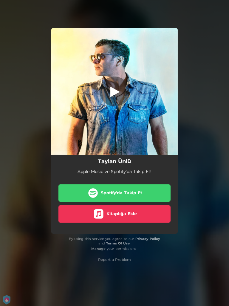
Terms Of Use (118, 243)
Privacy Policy (147, 239)
